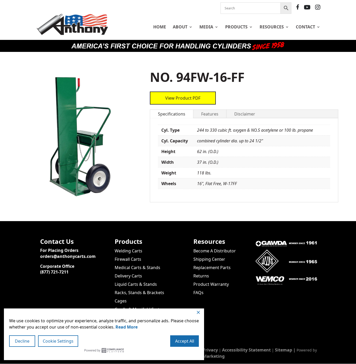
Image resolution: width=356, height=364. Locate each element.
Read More (126, 327)
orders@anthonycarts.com (68, 256)
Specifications (171, 114)
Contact (305, 27)
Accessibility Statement (246, 350)
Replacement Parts (212, 267)
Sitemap (283, 350)
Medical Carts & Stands (137, 267)
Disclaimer (244, 114)
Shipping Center (209, 259)
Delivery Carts (128, 276)
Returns (201, 276)
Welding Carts (128, 251)
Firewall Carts (128, 259)
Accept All (184, 341)
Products (236, 27)
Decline (22, 341)
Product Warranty (211, 284)
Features (209, 114)
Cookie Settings (58, 341)
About (180, 27)
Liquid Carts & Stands (136, 284)
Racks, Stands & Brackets (139, 292)
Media (206, 27)
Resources (272, 27)
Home (159, 27)
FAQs (198, 292)
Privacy (210, 350)
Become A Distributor (214, 251)
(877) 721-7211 (54, 272)
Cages (121, 301)
